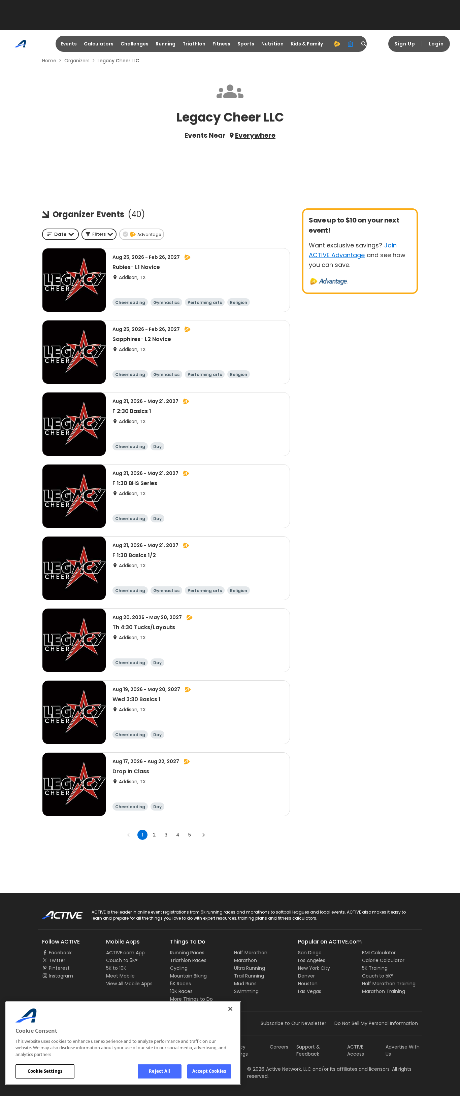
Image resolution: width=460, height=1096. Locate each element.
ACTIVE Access (355, 1050)
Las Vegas (309, 991)
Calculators (98, 43)
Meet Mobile (120, 975)
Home (49, 60)
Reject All (159, 1071)
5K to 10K (116, 968)
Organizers (77, 60)
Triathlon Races (188, 960)
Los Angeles (311, 960)
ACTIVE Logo (56, 912)
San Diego (310, 952)
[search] (364, 44)
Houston (308, 983)
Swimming (246, 991)
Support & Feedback (308, 1050)
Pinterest (59, 968)
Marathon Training (383, 991)
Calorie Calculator (383, 960)
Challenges (135, 43)
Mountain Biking (188, 975)
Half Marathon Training (389, 983)
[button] (99, 234)
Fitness (221, 43)
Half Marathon (250, 952)
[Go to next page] (203, 835)
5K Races (180, 983)
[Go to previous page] (129, 835)
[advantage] (337, 44)
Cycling (179, 968)
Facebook (60, 952)
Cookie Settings (45, 1071)
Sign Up (404, 43)
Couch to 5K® (122, 960)
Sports (245, 43)
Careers (279, 1046)
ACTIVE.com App (125, 952)
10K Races (181, 991)
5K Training (375, 968)
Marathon (245, 960)
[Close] (230, 1008)
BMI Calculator (379, 952)
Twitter (57, 960)
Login (436, 43)
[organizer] (350, 44)
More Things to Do (191, 999)
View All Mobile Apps (129, 983)
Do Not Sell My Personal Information (376, 1023)
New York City (314, 968)
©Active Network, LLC (279, 1069)
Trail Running (249, 975)
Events (69, 43)
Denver (306, 975)
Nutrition (272, 43)
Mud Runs (245, 983)
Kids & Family (307, 43)
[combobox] (60, 234)
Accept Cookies (209, 1071)
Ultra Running (249, 968)
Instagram (61, 975)
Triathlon (194, 43)
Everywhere (255, 135)
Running (165, 43)
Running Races (187, 952)
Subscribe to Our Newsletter (293, 1023)
